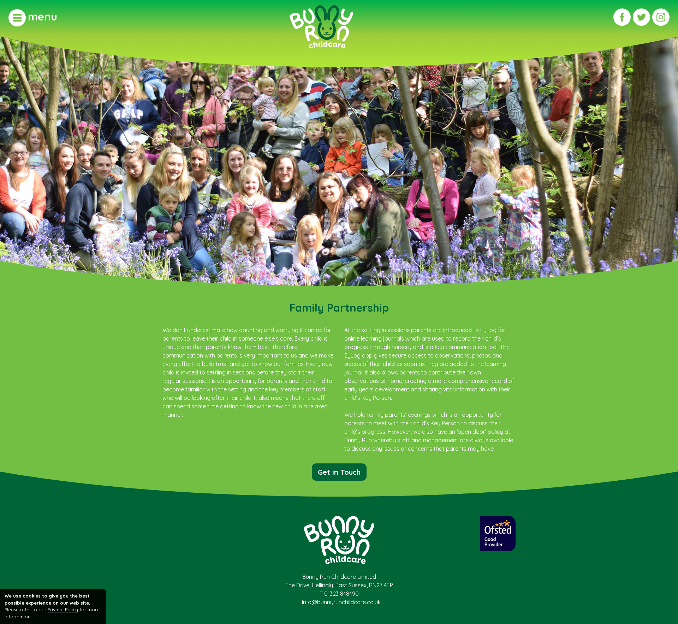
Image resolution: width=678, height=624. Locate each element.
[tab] (32, 17)
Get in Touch (339, 472)
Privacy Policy (63, 609)
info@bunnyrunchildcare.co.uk (341, 602)
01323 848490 (341, 593)
